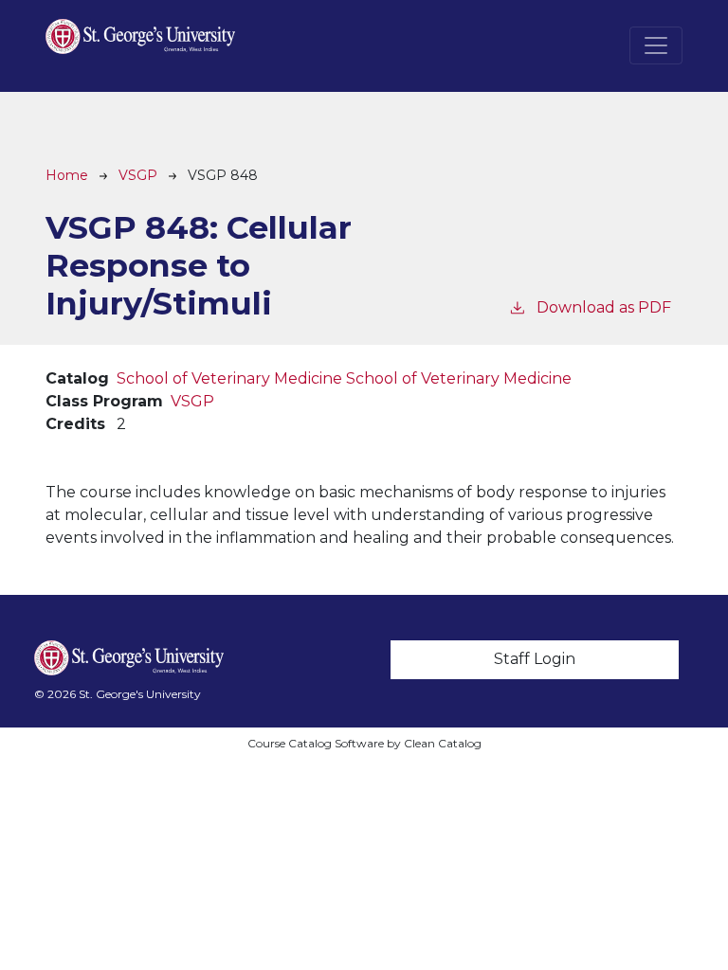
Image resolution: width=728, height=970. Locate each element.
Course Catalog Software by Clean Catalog (364, 743)
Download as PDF (604, 307)
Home (67, 175)
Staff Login (534, 659)
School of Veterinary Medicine (229, 378)
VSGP (137, 175)
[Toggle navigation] (655, 45)
